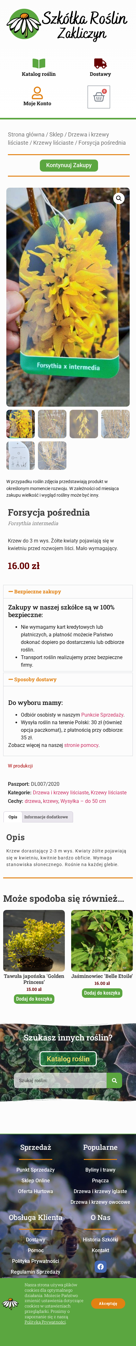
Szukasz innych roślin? (68, 1037)
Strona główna (26, 134)
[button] (119, 198)
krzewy (50, 801)
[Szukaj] (114, 1080)
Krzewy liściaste (53, 143)
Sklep (56, 134)
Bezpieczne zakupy (37, 591)
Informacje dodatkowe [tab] (46, 816)
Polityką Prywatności (45, 1322)
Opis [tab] (13, 816)
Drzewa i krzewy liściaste (61, 793)
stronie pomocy (81, 745)
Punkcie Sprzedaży (102, 715)
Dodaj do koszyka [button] (34, 999)
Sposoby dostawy (35, 679)
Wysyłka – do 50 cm (83, 801)
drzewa (33, 801)
